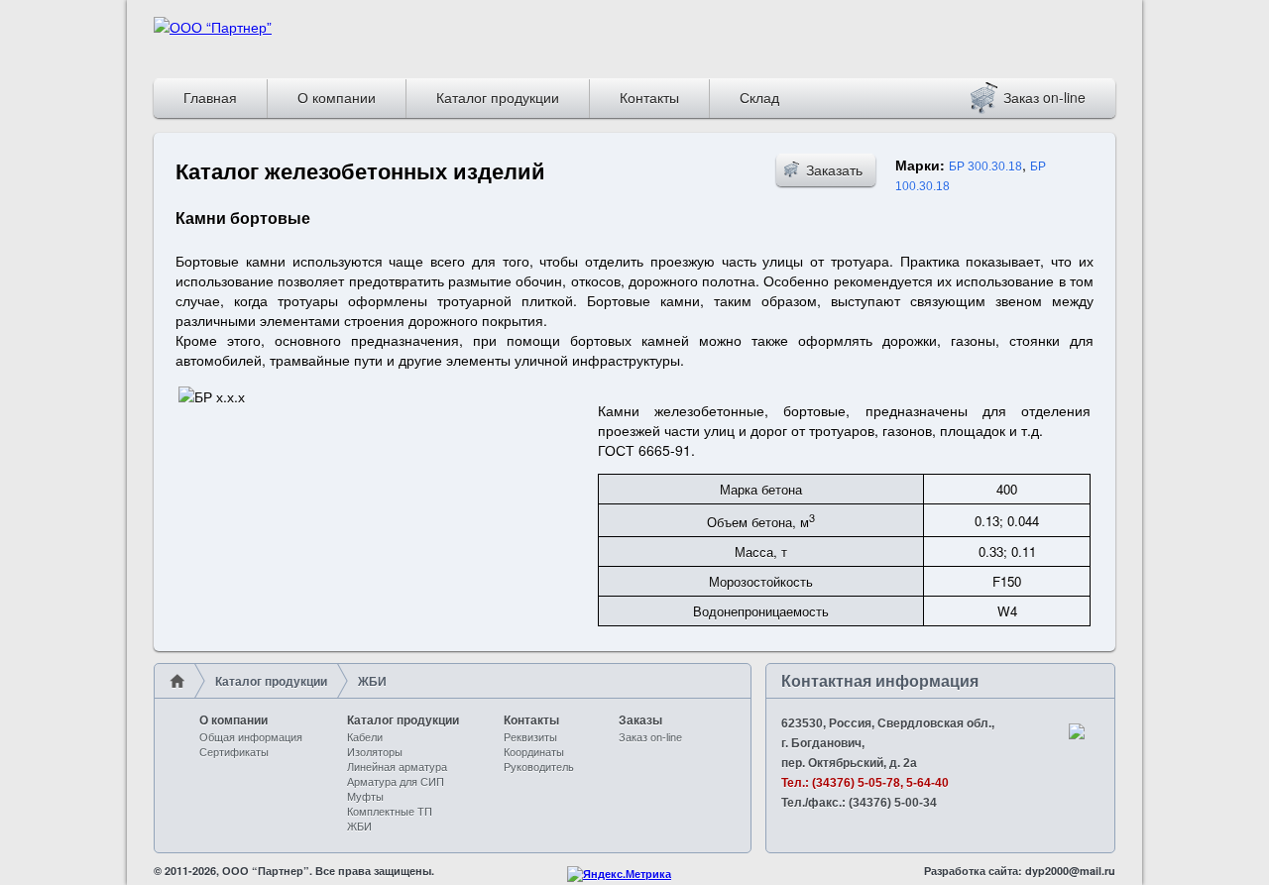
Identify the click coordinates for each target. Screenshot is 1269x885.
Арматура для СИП (395, 782)
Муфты (365, 797)
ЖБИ (359, 826)
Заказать (834, 169)
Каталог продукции (497, 97)
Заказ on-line (1034, 97)
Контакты (649, 97)
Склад (759, 97)
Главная (210, 97)
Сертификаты (234, 752)
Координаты (534, 752)
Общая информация (250, 737)
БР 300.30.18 (985, 166)
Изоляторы (375, 752)
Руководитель (539, 767)
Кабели (365, 737)
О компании (336, 97)
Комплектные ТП (389, 812)
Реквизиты (530, 737)
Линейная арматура (397, 767)
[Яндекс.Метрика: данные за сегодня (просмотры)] (619, 874)
